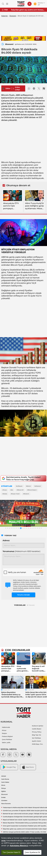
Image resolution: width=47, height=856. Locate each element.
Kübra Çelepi (17, 88)
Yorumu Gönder (23, 595)
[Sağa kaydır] (42, 200)
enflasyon (38, 257)
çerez (3, 841)
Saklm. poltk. (6, 742)
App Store (30, 767)
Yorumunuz (21, 551)
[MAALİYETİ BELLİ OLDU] (23, 513)
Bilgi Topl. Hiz (36, 735)
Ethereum (28, 391)
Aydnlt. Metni (36, 741)
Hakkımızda (6, 727)
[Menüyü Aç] (7, 4)
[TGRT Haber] (20, 3)
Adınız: (6, 540)
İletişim (4, 733)
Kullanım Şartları (37, 726)
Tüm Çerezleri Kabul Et (11, 852)
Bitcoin (4, 162)
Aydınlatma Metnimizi (19, 846)
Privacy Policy (36, 732)
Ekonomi (13, 16)
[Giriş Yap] (29, 4)
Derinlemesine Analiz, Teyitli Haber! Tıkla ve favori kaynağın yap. (23, 478)
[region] (23, 845)
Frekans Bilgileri (7, 736)
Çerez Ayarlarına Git (32, 852)
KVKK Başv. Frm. (37, 744)
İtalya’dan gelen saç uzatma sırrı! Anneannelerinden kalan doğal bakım (28, 10)
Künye (4, 730)
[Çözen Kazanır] (23, 38)
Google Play (11, 767)
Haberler (4, 16)
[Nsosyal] (44, 88)
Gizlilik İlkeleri (36, 729)
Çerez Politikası (7, 739)
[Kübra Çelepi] (3, 88)
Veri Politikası (36, 738)
